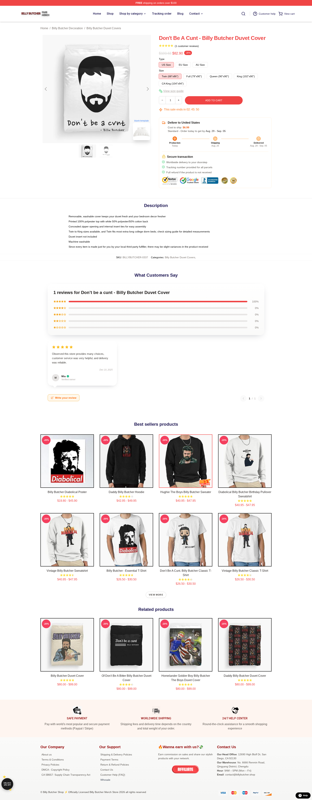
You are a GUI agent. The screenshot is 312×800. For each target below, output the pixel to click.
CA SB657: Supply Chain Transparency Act (66, 774)
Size (161, 70)
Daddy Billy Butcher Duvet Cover (245, 675)
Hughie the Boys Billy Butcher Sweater (185, 492)
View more (156, 595)
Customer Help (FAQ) (112, 774)
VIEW (67, 484)
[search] (243, 13)
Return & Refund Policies (114, 764)
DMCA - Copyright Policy (56, 769)
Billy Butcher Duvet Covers (103, 28)
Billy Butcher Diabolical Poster (67, 492)
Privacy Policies (50, 764)
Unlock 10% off (7, 784)
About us (47, 754)
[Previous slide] (46, 89)
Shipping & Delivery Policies (116, 754)
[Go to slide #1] (87, 151)
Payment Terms (109, 759)
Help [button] (305, 795)
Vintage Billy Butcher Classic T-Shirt (245, 570)
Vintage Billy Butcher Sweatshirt (67, 570)
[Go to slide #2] (106, 151)
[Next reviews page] (261, 398)
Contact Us (106, 769)
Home (44, 28)
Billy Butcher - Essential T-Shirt (126, 570)
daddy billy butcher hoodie (126, 492)
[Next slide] (147, 89)
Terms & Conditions (53, 759)
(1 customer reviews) (187, 46)
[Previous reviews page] (243, 398)
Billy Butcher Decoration (67, 28)
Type (161, 59)
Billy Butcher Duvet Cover (67, 675)
